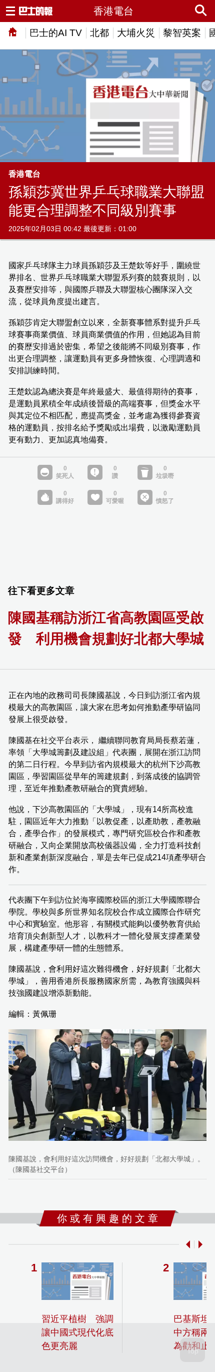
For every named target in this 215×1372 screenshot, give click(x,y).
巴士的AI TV (56, 33)
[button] (186, 1244)
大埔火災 (136, 33)
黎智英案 (182, 33)
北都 (99, 33)
